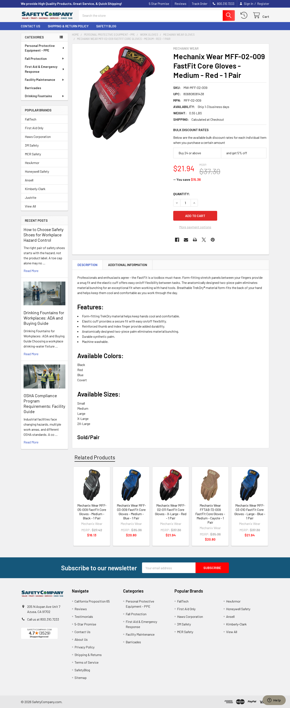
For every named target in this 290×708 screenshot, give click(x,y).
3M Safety (32, 145)
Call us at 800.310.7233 (43, 619)
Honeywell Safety (37, 171)
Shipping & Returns (88, 655)
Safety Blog (106, 26)
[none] (121, 93)
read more (31, 271)
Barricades (33, 88)
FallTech (30, 119)
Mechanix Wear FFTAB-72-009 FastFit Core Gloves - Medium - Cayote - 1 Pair (210, 513)
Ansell (29, 180)
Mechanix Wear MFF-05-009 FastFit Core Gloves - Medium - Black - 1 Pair (91, 511)
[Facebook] (177, 240)
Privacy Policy (84, 647)
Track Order (199, 4)
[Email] (186, 240)
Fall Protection (36, 58)
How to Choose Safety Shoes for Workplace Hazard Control (43, 235)
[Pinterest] (213, 240)
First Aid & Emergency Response (41, 69)
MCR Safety (33, 154)
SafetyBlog (82, 670)
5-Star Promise (85, 624)
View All (30, 206)
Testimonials (84, 616)
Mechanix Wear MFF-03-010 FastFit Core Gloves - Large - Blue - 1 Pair (249, 511)
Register (263, 4)
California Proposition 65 (92, 601)
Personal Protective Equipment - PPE (40, 48)
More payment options (195, 227)
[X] (204, 240)
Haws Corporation (38, 137)
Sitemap (81, 678)
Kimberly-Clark (35, 189)
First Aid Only (34, 128)
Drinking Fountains (38, 96)
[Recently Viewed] (245, 15)
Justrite (30, 197)
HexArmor (32, 163)
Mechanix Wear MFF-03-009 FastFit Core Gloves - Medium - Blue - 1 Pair (131, 511)
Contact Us (30, 26)
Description (87, 265)
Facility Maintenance (40, 79)
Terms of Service (87, 662)
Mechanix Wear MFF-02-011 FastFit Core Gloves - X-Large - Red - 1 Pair (170, 511)
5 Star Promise (159, 4)
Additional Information (127, 265)
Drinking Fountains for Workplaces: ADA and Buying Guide (44, 318)
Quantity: (181, 194)
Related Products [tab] (95, 457)
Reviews (180, 4)
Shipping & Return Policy (68, 26)
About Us (81, 639)
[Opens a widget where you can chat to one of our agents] (274, 700)
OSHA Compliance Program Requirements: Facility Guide (44, 403)
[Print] (195, 240)
